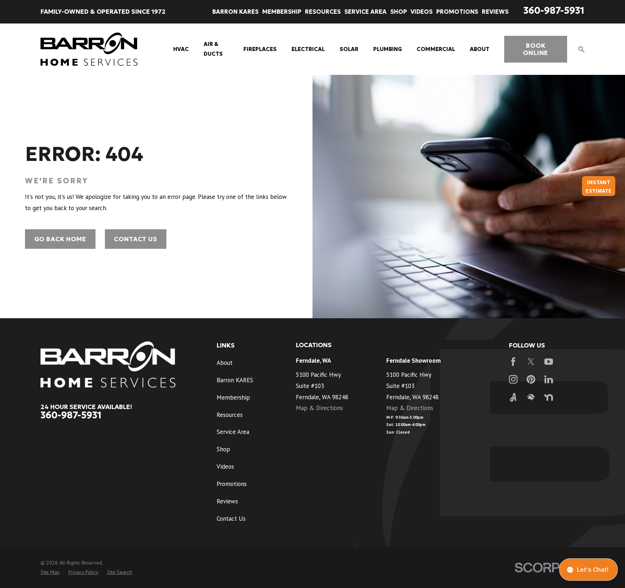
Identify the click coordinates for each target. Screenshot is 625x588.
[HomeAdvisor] (531, 397)
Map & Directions (319, 408)
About (225, 363)
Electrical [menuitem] (308, 49)
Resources (230, 415)
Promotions (232, 484)
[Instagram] (513, 379)
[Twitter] (531, 361)
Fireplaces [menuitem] (260, 49)
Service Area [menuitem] (365, 11)
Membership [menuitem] (281, 11)
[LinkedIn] (548, 379)
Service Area (233, 432)
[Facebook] (513, 361)
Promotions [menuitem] (457, 11)
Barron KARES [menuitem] (235, 11)
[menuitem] (50, 572)
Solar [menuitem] (349, 49)
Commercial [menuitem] (436, 49)
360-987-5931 (553, 10)
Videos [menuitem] (422, 11)
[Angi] (513, 397)
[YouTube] (548, 361)
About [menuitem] (479, 49)
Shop (223, 449)
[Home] (89, 49)
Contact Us (135, 239)
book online (535, 49)
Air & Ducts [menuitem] (213, 49)
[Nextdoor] (548, 397)
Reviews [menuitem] (495, 11)
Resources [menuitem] (323, 11)
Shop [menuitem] (398, 11)
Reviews (227, 501)
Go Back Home (60, 239)
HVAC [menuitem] (181, 49)
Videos (225, 466)
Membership (233, 397)
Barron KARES (235, 380)
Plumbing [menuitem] (387, 49)
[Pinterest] (531, 379)
